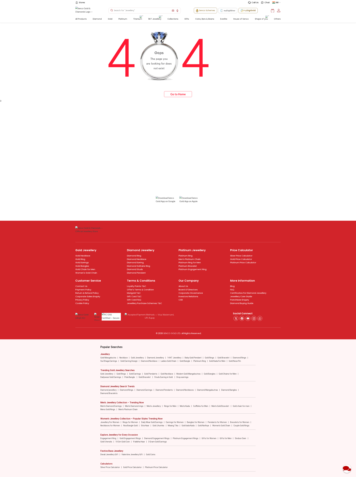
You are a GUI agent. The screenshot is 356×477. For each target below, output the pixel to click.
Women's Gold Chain (86, 272)
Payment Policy (83, 289)
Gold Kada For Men (217, 361)
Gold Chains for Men (228, 374)
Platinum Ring (185, 255)
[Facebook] (241, 318)
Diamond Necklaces (185, 390)
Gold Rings (209, 358)
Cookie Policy (82, 303)
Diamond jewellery (108, 390)
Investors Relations (188, 296)
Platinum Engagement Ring (193, 269)
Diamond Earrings (144, 390)
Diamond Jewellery (155, 358)
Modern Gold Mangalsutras (188, 374)
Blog (232, 286)
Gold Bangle (185, 361)
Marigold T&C (134, 292)
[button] (173, 10)
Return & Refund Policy (87, 292)
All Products (81, 19)
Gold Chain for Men (85, 269)
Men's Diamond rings (134, 406)
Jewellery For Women (109, 422)
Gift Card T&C (134, 296)
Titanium (137, 19)
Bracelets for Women (239, 422)
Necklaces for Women (110, 425)
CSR (181, 299)
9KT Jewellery (154, 19)
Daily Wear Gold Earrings (152, 422)
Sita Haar (145, 425)
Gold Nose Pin (235, 361)
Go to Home (178, 94)
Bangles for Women (195, 422)
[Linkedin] (259, 318)
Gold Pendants (150, 374)
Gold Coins (150, 454)
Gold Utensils (106, 442)
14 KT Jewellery (174, 358)
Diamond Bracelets (109, 393)
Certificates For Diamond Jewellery (248, 292)
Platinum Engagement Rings (185, 438)
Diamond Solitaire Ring (138, 266)
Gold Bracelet (223, 358)
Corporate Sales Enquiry (87, 296)
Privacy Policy (82, 299)
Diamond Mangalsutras (207, 390)
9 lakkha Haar (139, 442)
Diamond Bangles (229, 390)
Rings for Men (170, 406)
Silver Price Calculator (241, 255)
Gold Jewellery (137, 358)
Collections (172, 19)
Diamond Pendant (136, 272)
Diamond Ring (134, 255)
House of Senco (241, 19)
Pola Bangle (129, 377)
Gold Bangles (82, 266)
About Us (183, 286)
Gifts (186, 19)
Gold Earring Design (129, 361)
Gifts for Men (226, 438)
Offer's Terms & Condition (140, 289)
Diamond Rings (239, 358)
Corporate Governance (191, 292)
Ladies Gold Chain (168, 361)
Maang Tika (173, 425)
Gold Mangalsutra (108, 358)
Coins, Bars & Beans (204, 19)
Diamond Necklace (136, 259)
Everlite (223, 19)
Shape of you (261, 19)
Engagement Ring (108, 438)
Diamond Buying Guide (241, 303)
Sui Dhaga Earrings (108, 361)
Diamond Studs (135, 269)
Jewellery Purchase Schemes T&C (144, 303)
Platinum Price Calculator (243, 262)
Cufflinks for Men (200, 406)
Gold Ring (80, 259)
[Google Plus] (253, 318)
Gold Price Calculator (241, 259)
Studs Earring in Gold (163, 377)
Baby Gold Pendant (193, 358)
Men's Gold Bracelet (220, 406)
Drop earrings (182, 377)
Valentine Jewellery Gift (132, 454)
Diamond (97, 19)
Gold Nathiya (203, 425)
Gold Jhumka (159, 425)
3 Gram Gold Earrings (157, 442)
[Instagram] (247, 318)
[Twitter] (235, 318)
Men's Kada (185, 406)
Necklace (123, 358)
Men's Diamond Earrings (111, 406)
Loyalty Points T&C (136, 286)
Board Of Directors (188, 289)
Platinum (122, 19)
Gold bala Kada (188, 425)
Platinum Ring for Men (190, 262)
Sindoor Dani (240, 438)
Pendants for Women (217, 422)
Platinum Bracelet (188, 266)
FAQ (232, 289)
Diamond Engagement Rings (157, 438)
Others (277, 19)
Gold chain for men (241, 406)
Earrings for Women (175, 422)
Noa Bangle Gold (130, 425)
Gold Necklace (82, 255)
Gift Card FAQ (134, 299)
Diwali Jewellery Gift (109, 454)
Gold (110, 19)
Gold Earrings (82, 262)
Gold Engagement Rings (130, 438)
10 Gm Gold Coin (122, 442)
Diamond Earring (135, 262)
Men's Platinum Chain (190, 259)
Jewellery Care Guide (241, 296)
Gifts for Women (209, 438)
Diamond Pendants (164, 390)
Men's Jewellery (154, 406)
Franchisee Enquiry (239, 299)
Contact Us (81, 286)
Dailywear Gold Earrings (110, 377)
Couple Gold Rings (241, 425)
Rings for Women (130, 422)
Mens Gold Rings (107, 409)
